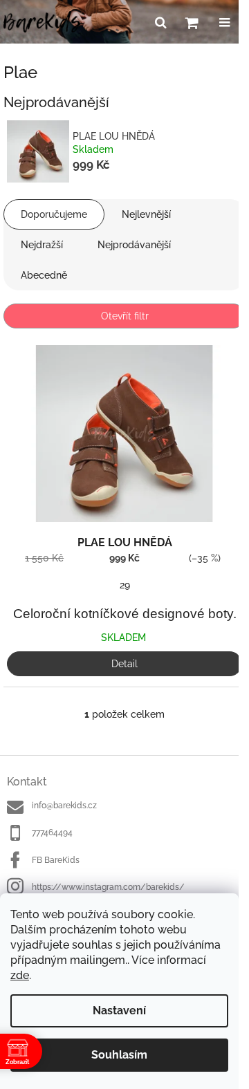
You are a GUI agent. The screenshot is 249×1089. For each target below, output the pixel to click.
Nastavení (119, 1010)
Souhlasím (119, 1054)
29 (125, 584)
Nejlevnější (146, 214)
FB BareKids (56, 860)
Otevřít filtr (125, 316)
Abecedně (44, 275)
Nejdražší (42, 244)
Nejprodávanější (134, 244)
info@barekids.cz (64, 805)
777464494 (52, 832)
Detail (124, 663)
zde (19, 975)
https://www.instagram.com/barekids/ (108, 887)
